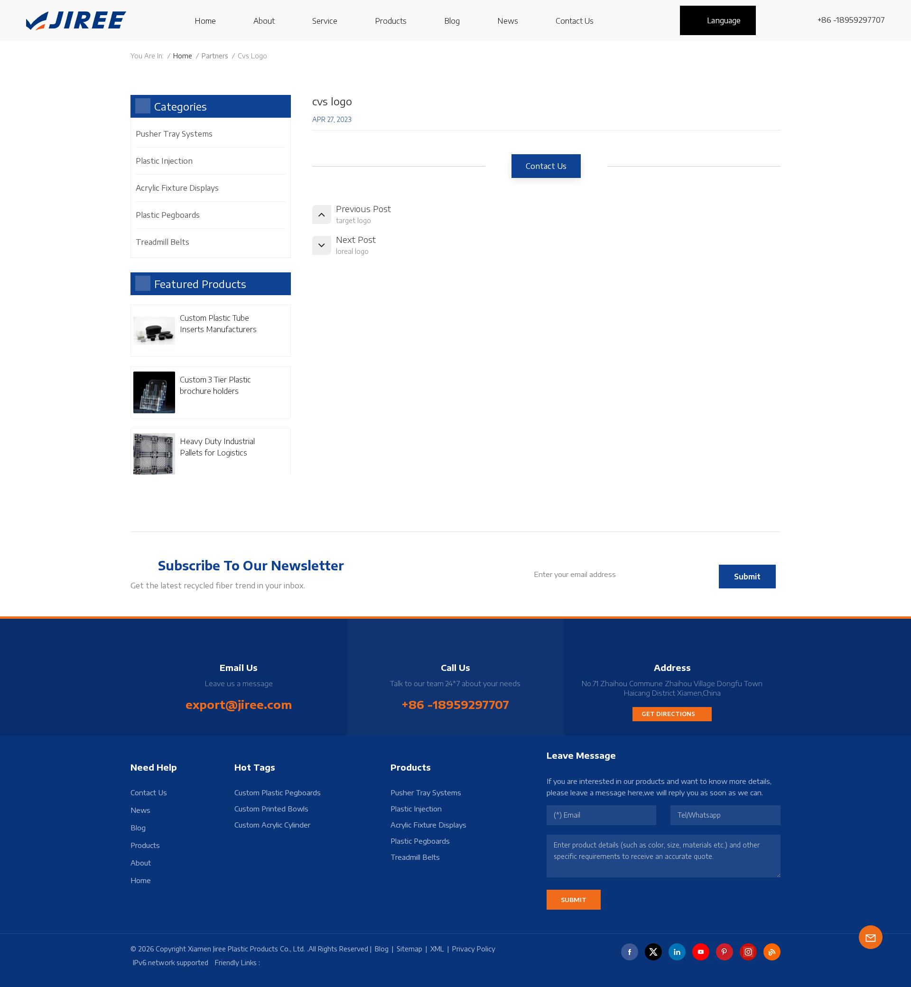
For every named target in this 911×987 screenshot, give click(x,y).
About (264, 21)
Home (205, 21)
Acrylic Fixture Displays (177, 188)
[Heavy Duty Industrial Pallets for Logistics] (154, 454)
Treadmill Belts (162, 242)
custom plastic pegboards (277, 792)
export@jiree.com (239, 704)
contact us (546, 166)
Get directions (668, 713)
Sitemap (409, 949)
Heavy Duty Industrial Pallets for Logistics (217, 447)
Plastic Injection (164, 161)
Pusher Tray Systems (174, 134)
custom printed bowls (271, 808)
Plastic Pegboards (168, 215)
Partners (215, 56)
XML (437, 949)
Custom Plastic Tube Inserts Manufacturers (218, 323)
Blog (452, 21)
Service (324, 21)
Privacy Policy (473, 949)
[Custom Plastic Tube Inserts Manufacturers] (154, 331)
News (507, 21)
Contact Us (575, 21)
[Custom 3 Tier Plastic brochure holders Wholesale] (154, 392)
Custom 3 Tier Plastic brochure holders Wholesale (215, 386)
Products (391, 21)
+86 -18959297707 (851, 20)
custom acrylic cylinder (272, 824)
